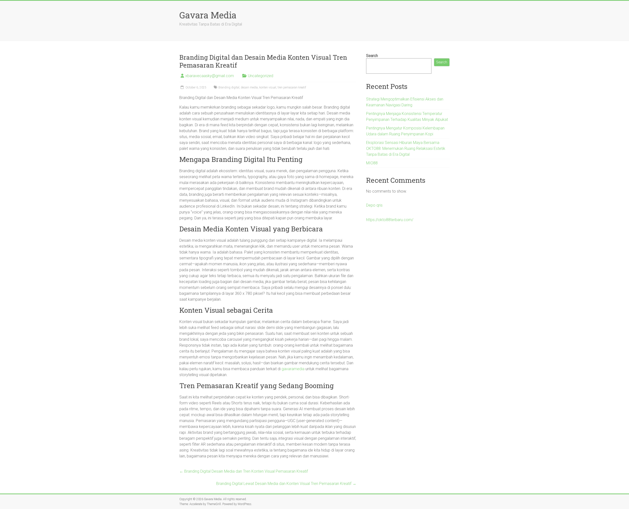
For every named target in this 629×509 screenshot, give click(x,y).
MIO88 (372, 163)
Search (372, 55)
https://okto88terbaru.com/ (389, 219)
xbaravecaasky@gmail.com (209, 75)
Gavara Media (207, 15)
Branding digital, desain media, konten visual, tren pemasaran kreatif (262, 87)
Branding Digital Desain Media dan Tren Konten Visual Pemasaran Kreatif (243, 471)
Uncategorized (260, 75)
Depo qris (374, 205)
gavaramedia (293, 369)
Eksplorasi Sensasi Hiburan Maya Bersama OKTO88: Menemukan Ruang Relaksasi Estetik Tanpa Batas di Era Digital (405, 148)
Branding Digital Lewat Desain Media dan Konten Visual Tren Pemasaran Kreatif (286, 483)
